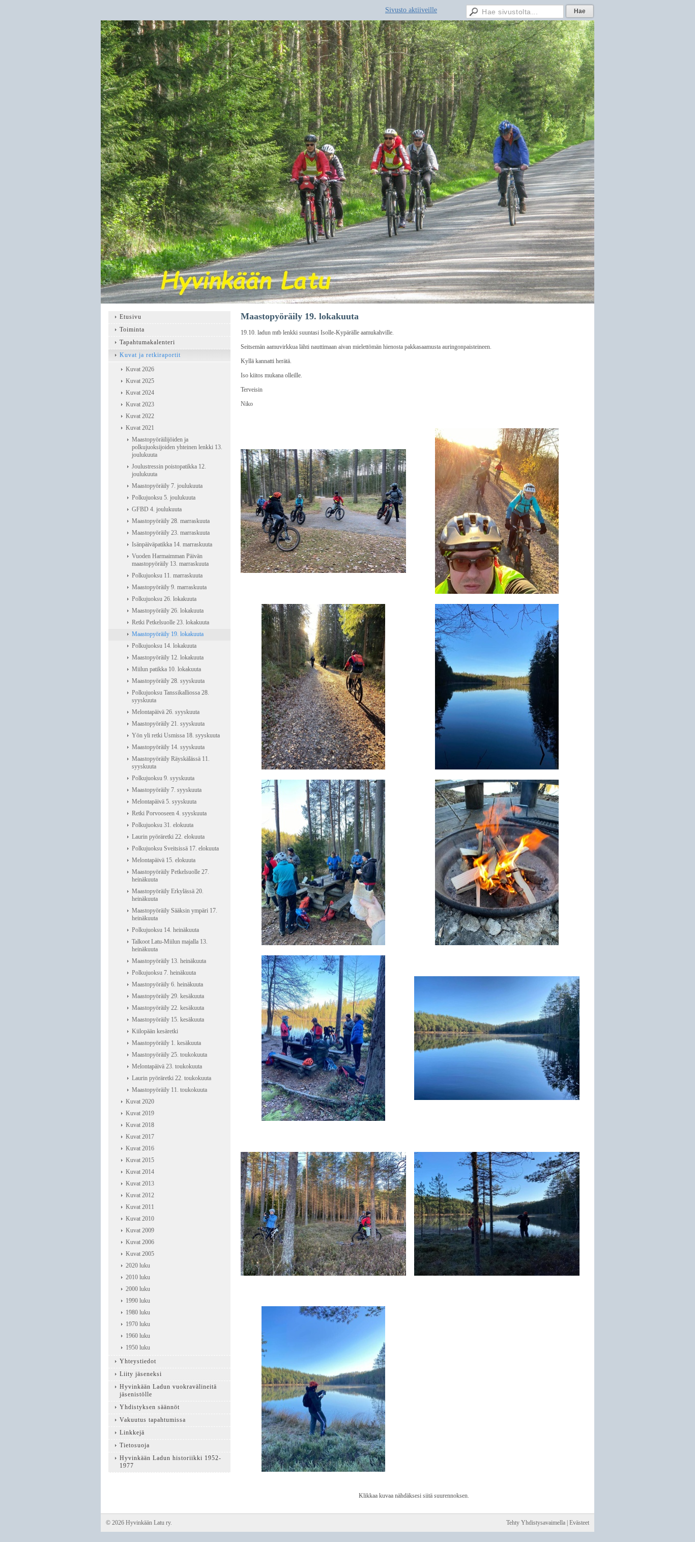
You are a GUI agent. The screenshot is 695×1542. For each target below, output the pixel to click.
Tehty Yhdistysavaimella (535, 1522)
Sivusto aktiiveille (411, 10)
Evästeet (579, 1522)
